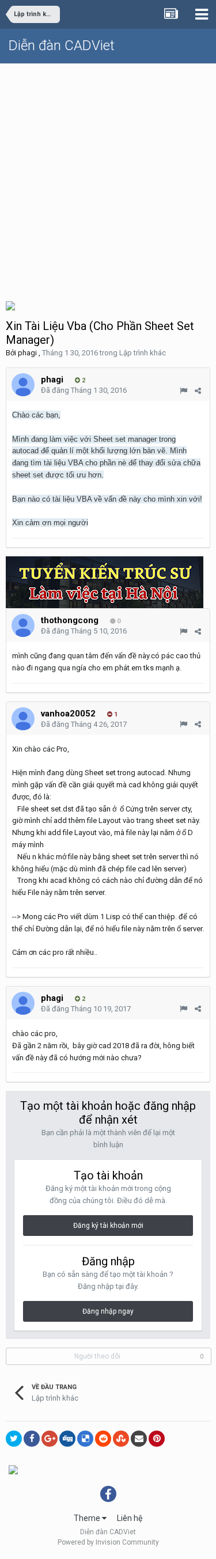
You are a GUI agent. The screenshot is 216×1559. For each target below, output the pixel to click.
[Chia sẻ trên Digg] (67, 1439)
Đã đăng (84, 390)
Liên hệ (129, 1518)
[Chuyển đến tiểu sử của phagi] (23, 384)
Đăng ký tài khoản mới (108, 1226)
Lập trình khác (142, 352)
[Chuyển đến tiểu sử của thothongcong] (23, 625)
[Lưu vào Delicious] (85, 1439)
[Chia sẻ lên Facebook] (32, 1439)
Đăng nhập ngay (108, 1311)
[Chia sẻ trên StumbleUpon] (121, 1439)
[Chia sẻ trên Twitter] (14, 1439)
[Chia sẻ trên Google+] (49, 1439)
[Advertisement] (108, 178)
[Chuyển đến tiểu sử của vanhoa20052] (23, 718)
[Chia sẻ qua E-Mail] (139, 1439)
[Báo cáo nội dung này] (183, 390)
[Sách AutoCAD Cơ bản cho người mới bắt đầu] (10, 305)
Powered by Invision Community (108, 1542)
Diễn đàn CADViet (62, 45)
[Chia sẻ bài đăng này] (198, 390)
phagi (27, 352)
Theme (88, 1518)
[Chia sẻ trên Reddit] (103, 1439)
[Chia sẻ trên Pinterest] (157, 1439)
